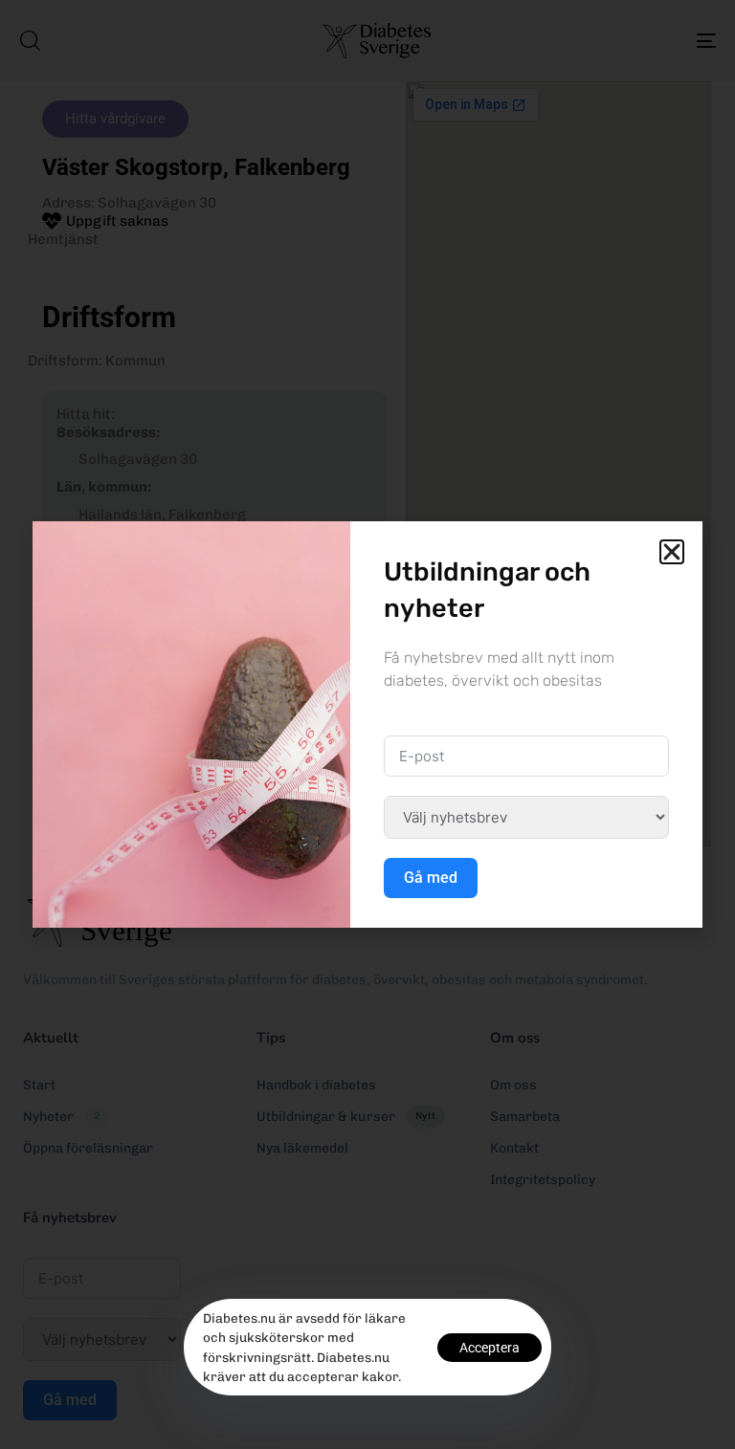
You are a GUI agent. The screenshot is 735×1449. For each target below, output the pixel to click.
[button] (671, 551)
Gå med (430, 877)
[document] (367, 724)
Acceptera (489, 1347)
